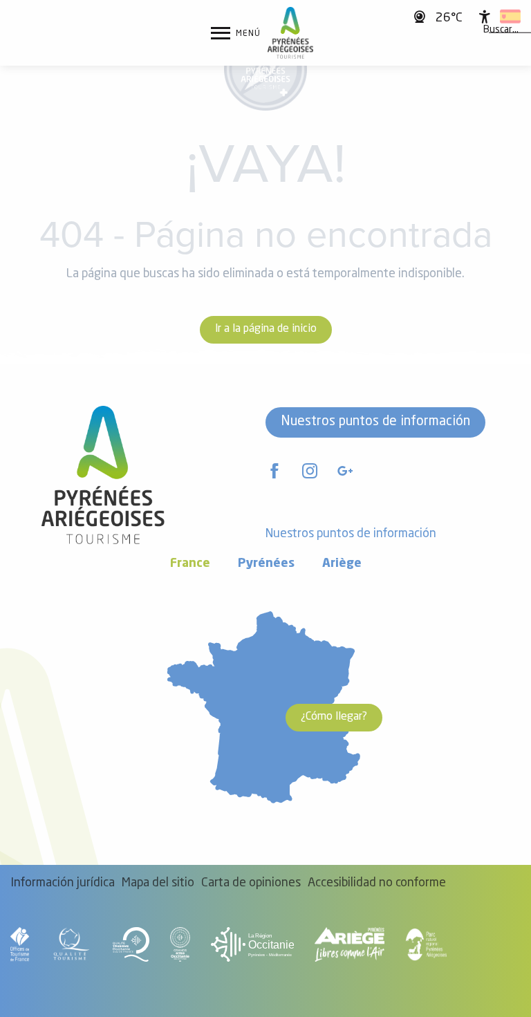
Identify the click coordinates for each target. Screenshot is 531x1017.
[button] (501, 30)
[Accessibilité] (484, 16)
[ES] (510, 17)
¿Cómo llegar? (334, 716)
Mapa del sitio (158, 883)
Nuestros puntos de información (375, 422)
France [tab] (190, 564)
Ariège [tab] (342, 564)
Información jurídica (62, 883)
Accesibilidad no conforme (377, 883)
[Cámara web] (421, 16)
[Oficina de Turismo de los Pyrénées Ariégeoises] (291, 33)
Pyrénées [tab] (266, 564)
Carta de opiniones (251, 883)
